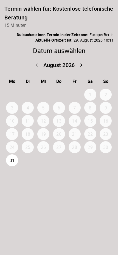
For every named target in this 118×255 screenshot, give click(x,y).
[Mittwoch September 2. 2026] (43, 160)
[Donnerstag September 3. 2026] (59, 160)
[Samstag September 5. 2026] (90, 160)
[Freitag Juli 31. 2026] (75, 95)
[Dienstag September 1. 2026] (28, 160)
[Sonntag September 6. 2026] (106, 160)
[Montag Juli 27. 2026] (12, 95)
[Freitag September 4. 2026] (75, 160)
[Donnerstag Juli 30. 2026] (59, 95)
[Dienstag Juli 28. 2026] (28, 95)
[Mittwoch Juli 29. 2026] (43, 95)
